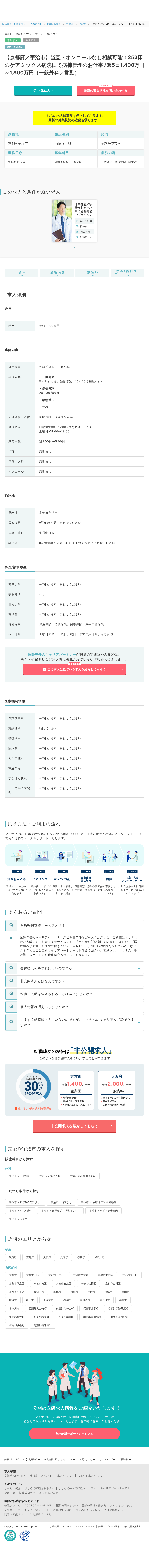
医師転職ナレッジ (67, 1505)
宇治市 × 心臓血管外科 (83, 1175)
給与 (22, 272)
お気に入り (45, 90)
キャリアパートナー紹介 (115, 1488)
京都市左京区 (80, 1275)
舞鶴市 (57, 1291)
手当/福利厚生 (125, 272)
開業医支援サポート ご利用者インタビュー (30, 1514)
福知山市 (39, 1291)
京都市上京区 (56, 1275)
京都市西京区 (16, 1291)
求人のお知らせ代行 (88, 1510)
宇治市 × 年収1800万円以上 (25, 1202)
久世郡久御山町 (65, 1308)
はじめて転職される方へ (40, 1488)
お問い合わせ (86, 1459)
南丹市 (123, 1300)
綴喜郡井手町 (90, 1308)
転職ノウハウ (12, 1505)
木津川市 (14, 1308)
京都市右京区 (63, 1283)
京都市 (13, 1275)
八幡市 (67, 1300)
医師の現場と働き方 (94, 1505)
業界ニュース (12, 1510)
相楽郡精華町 (66, 1316)
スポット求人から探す (91, 1475)
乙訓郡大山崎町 (38, 1308)
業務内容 (57, 272)
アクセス (67, 1526)
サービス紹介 (12, 1488)
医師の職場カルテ (115, 1510)
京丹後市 (105, 1300)
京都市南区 (40, 1283)
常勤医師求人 (54, 24)
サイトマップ (106, 1459)
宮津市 (108, 1291)
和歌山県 (99, 1257)
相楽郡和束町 (41, 1316)
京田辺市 (85, 1300)
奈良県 (81, 1257)
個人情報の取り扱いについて (58, 1459)
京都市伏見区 (88, 1283)
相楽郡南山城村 (92, 1316)
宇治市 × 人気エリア (21, 1218)
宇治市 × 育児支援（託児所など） (60, 1210)
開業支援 (124, 1459)
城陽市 (13, 1300)
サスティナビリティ (85, 1526)
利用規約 (33, 1459)
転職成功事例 (27, 1492)
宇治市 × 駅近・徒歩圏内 (103, 1210)
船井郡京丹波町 (119, 1316)
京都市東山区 (130, 1275)
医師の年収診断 (62, 1510)
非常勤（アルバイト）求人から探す (52, 1475)
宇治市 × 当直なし (61, 1202)
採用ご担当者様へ (13, 1459)
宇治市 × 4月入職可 (20, 1210)
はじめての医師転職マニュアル (77, 1488)
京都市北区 (32, 1275)
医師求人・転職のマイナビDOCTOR (21, 24)
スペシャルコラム (121, 1505)
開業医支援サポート (37, 1510)
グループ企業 (113, 1526)
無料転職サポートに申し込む (74, 1433)
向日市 (30, 1300)
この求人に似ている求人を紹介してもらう (76, 669)
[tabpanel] (74, 221)
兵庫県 (64, 1257)
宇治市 (82, 24)
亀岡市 (125, 1291)
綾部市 (74, 1291)
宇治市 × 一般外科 (19, 1175)
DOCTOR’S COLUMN (38, 1505)
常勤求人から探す (15, 1475)
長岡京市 (48, 1300)
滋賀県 (13, 1257)
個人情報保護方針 (132, 1526)
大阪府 (47, 1257)
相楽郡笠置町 (16, 1316)
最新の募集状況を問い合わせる (105, 90)
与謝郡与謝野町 (43, 1325)
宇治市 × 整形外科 (49, 1175)
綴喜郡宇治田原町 (118, 1308)
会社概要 (54, 1526)
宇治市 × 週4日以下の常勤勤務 (98, 1202)
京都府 (69, 24)
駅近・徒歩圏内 (15, 46)
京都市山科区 (113, 1283)
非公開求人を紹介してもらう (74, 1126)
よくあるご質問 (48, 1492)
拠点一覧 (9, 1492)
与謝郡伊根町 (16, 1325)
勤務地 (93, 272)
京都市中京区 (105, 1275)
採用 (100, 1526)
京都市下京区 (16, 1283)
